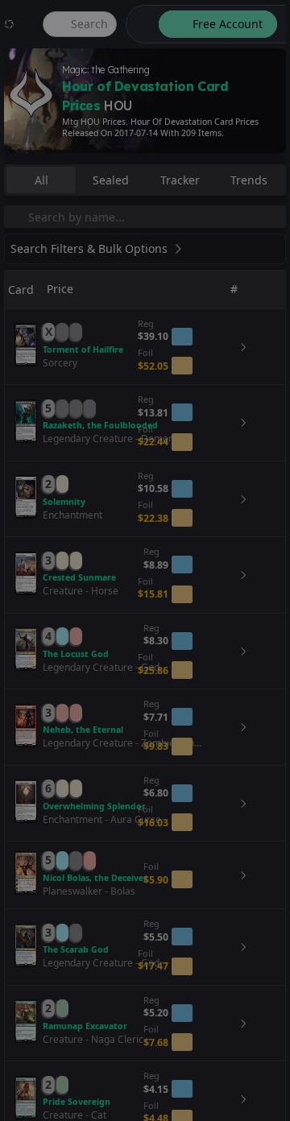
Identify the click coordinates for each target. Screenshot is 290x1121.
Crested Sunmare (79, 577)
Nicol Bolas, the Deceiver (95, 877)
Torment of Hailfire (83, 349)
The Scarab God (76, 949)
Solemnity (64, 501)
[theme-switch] (139, 24)
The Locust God (76, 654)
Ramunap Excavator (85, 1026)
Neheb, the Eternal (83, 729)
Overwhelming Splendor (94, 806)
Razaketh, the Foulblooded (100, 425)
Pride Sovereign (76, 1101)
